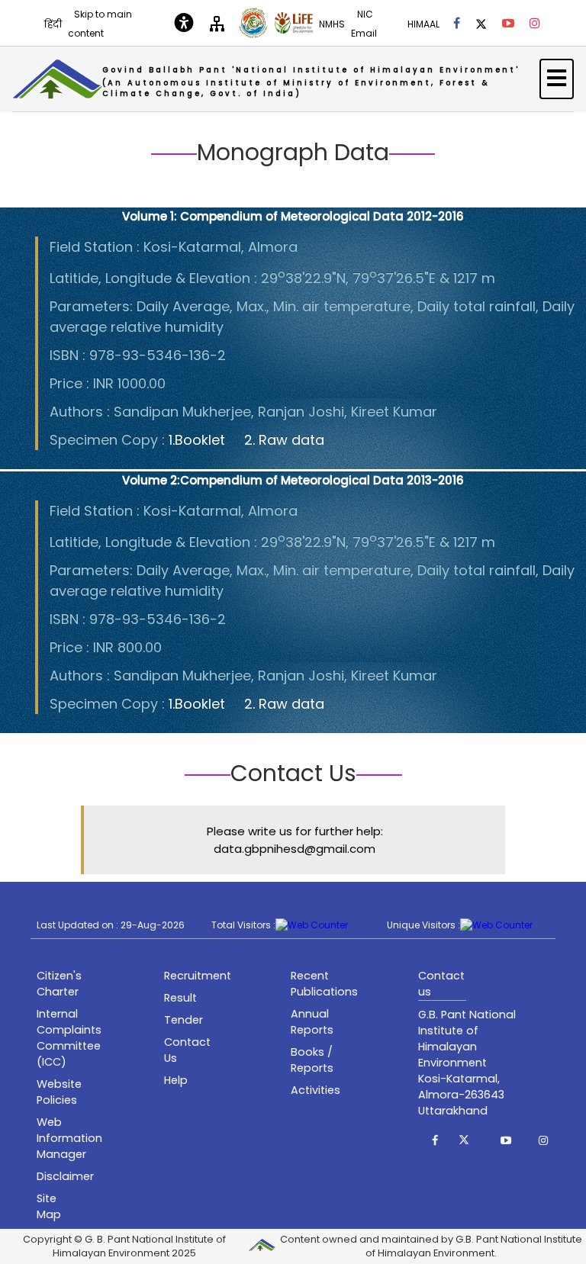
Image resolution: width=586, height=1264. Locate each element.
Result (180, 997)
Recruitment (197, 975)
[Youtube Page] (508, 23)
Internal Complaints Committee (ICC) (69, 1037)
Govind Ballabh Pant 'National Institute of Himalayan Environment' (311, 81)
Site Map (49, 1206)
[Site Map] (217, 22)
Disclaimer (65, 1176)
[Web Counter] (311, 925)
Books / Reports (312, 1060)
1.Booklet (197, 439)
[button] (435, 1140)
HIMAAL (423, 24)
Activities (315, 1090)
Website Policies (59, 1092)
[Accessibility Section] (183, 22)
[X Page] (481, 23)
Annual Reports (312, 1021)
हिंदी (53, 24)
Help (176, 1080)
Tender (183, 1020)
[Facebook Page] (457, 23)
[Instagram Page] (535, 23)
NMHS (332, 24)
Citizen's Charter (59, 983)
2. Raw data (284, 439)
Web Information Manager (69, 1138)
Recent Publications (324, 983)
